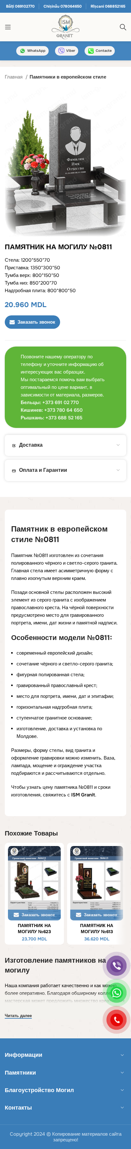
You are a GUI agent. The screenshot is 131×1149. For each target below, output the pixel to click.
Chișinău (51, 6)
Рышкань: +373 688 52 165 (51, 418)
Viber (70, 50)
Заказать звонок (36, 322)
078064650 (71, 6)
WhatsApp (36, 50)
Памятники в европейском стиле (68, 77)
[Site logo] (65, 27)
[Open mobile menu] (8, 27)
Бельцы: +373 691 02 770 (50, 402)
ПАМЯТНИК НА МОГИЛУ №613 (96, 928)
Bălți (10, 6)
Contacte (104, 50)
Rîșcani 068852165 (108, 6)
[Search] (123, 27)
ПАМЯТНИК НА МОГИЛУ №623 (34, 928)
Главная (14, 77)
